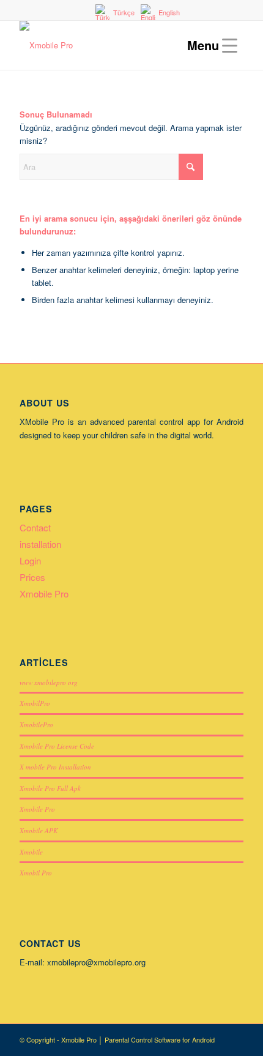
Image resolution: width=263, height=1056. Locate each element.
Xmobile (31, 851)
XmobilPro (35, 703)
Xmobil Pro (36, 872)
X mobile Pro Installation (55, 766)
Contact (35, 527)
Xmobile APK (38, 830)
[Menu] (209, 45)
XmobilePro (36, 724)
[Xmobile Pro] (109, 45)
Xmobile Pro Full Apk (50, 788)
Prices (32, 577)
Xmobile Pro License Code (57, 746)
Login (30, 560)
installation (40, 543)
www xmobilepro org (49, 682)
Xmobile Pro (44, 593)
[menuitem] (134, 12)
